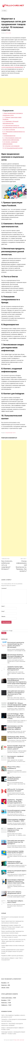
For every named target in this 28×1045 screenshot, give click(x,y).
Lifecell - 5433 (5, 987)
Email (3, 611)
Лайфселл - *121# (6, 1005)
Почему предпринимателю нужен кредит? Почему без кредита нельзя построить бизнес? (12, 951)
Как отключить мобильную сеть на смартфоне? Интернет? (6, 564)
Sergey (3, 1027)
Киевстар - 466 (5, 985)
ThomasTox (4, 1019)
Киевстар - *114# (6, 1002)
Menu (5, 10)
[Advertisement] (14, 92)
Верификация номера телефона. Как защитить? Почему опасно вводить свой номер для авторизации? (12, 927)
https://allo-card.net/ (19, 1039)
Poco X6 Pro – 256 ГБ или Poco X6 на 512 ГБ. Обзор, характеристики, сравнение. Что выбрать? (13, 941)
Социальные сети (10, 432)
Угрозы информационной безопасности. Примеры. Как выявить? (21, 565)
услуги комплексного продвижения (12, 67)
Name (3, 606)
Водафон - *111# (5, 1000)
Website (3, 616)
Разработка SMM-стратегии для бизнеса (12, 955)
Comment (4, 588)
